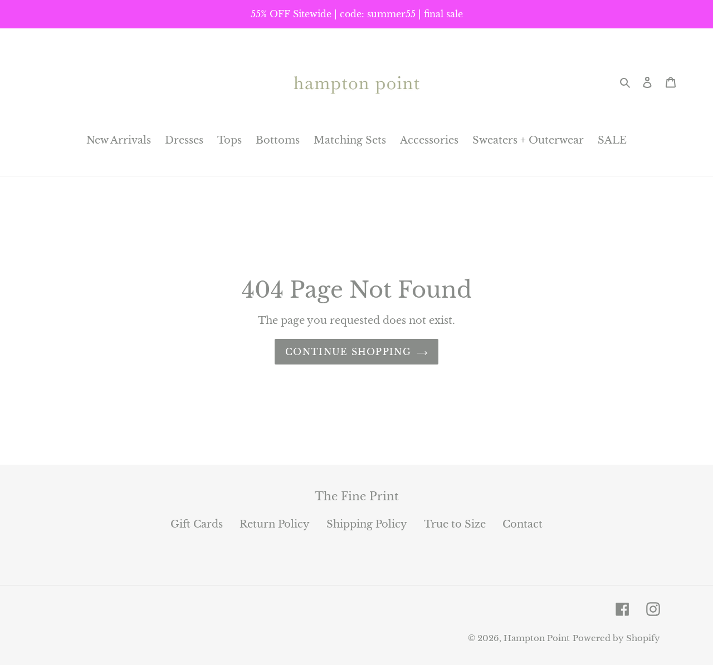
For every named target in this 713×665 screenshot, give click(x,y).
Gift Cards (196, 524)
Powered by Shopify (616, 638)
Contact (522, 524)
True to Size (455, 524)
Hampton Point (537, 638)
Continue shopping (348, 351)
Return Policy (275, 524)
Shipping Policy (366, 524)
